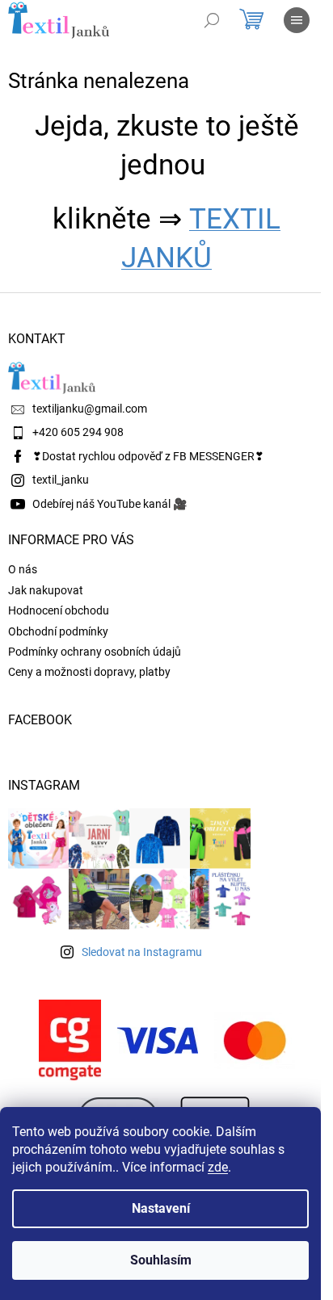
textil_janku (60, 479)
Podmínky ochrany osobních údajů (94, 651)
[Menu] (296, 20)
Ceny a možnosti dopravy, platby (89, 671)
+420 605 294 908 (78, 432)
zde (218, 1167)
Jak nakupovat (45, 590)
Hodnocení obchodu (58, 610)
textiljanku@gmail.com (89, 408)
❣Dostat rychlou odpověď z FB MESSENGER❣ (148, 456)
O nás (22, 569)
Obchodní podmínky (58, 631)
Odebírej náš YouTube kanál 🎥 (109, 503)
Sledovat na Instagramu (142, 952)
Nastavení (161, 1208)
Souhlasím (161, 1260)
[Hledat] (212, 20)
